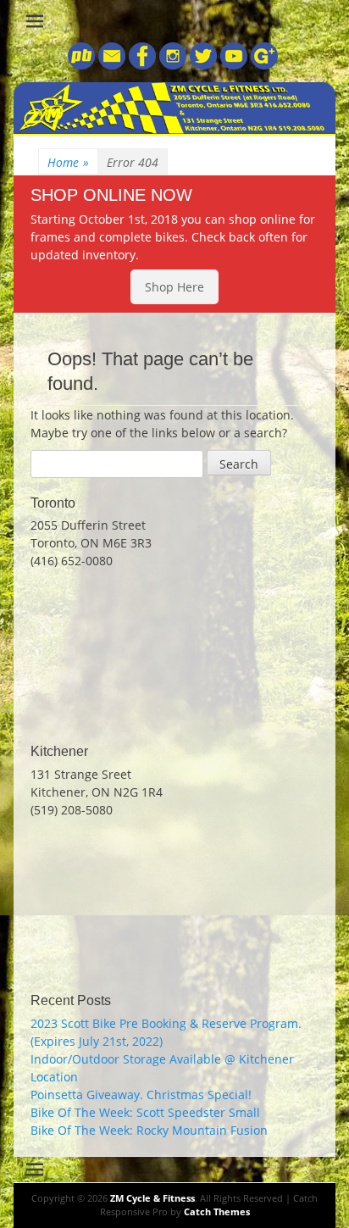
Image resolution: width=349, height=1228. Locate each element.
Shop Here (174, 287)
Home (68, 162)
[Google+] (262, 65)
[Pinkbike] (81, 65)
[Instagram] (171, 65)
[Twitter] (201, 65)
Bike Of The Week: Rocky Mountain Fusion (149, 1130)
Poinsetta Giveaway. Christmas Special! (141, 1094)
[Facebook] (140, 65)
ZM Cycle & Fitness (152, 1198)
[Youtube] (232, 65)
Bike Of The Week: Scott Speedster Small (145, 1112)
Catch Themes (217, 1211)
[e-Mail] (110, 65)
